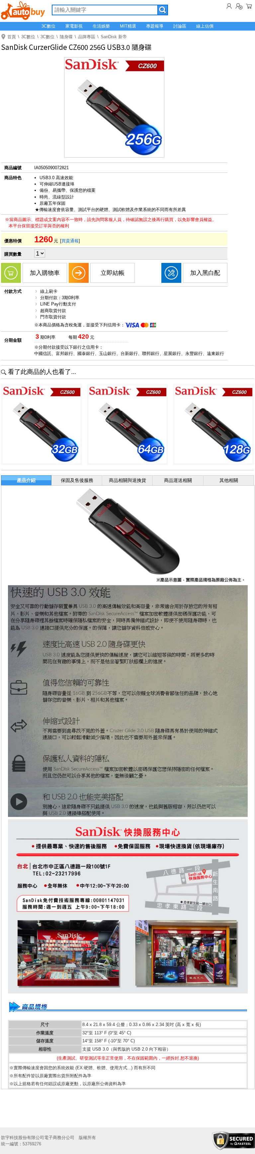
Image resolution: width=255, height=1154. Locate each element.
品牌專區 (86, 36)
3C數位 (48, 26)
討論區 (179, 26)
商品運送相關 (178, 480)
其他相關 (228, 480)
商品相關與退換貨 (127, 480)
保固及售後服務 (77, 480)
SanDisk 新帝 (114, 36)
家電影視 (74, 26)
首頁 (11, 36)
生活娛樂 (101, 26)
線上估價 (204, 26)
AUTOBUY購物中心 (23, 10)
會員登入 (229, 6)
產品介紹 (26, 480)
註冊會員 (239, 6)
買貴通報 (70, 240)
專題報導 (154, 26)
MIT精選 (128, 26)
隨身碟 (66, 36)
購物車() (249, 6)
